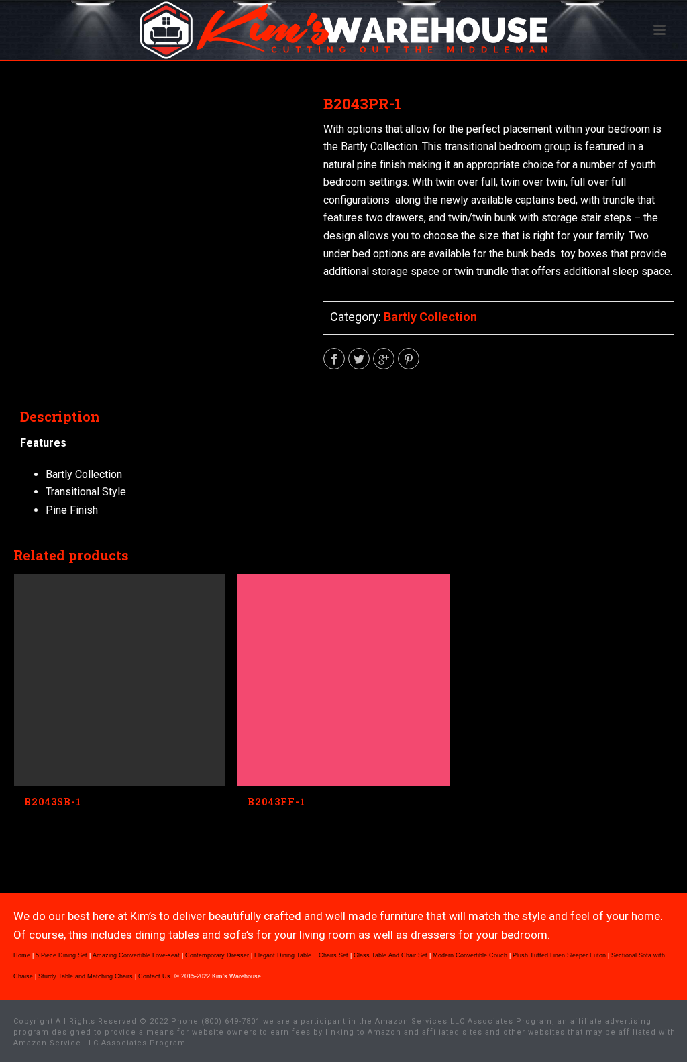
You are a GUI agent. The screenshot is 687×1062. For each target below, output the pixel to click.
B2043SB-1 (52, 801)
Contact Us (155, 976)
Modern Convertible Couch (470, 955)
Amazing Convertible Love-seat (136, 955)
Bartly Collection (430, 317)
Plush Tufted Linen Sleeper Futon (559, 955)
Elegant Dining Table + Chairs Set (301, 955)
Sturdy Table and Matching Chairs (85, 976)
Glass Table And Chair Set (390, 955)
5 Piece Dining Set (61, 955)
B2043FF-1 (276, 801)
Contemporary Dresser (217, 955)
